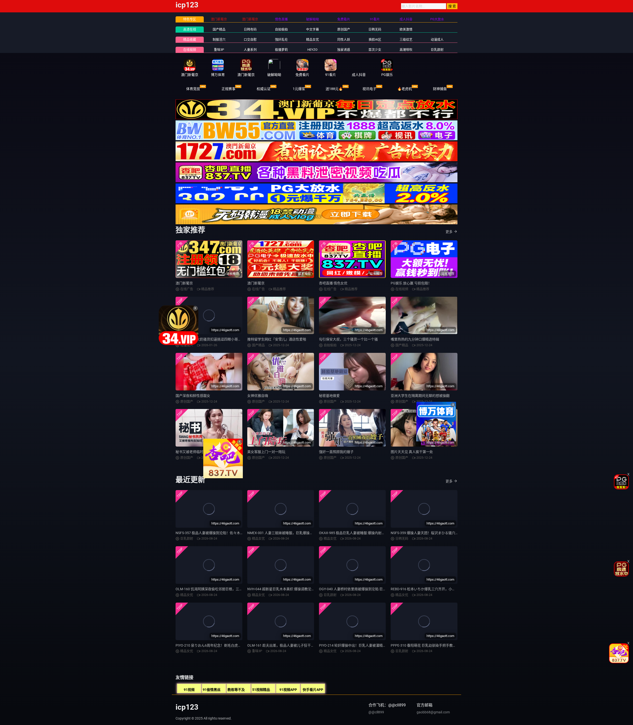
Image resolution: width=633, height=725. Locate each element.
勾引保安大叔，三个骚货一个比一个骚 (348, 339)
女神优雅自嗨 (257, 396)
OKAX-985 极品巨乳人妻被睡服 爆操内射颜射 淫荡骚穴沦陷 (364, 533)
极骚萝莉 (281, 49)
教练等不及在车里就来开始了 (249, 690)
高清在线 (189, 29)
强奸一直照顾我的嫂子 (336, 452)
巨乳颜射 (437, 49)
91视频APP (288, 690)
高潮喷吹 (406, 49)
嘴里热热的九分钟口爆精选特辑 (415, 339)
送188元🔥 (334, 89)
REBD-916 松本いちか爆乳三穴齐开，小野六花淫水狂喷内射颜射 (440, 589)
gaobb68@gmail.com (433, 712)
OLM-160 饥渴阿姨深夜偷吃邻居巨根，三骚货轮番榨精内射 (221, 589)
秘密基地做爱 (329, 396)
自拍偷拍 (281, 29)
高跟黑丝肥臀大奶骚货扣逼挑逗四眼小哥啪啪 (210, 339)
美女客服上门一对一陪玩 (266, 452)
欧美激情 (406, 29)
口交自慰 (250, 39)
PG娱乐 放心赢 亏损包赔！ (411, 283)
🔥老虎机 (404, 89)
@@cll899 (376, 712)
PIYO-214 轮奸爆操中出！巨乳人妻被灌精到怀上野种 (359, 645)
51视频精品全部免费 (268, 690)
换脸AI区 (375, 39)
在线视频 (189, 49)
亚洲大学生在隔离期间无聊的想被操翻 (420, 396)
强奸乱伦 (281, 39)
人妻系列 (250, 49)
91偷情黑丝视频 (215, 690)
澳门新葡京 (184, 283)
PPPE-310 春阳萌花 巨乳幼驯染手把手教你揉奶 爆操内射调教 (438, 645)
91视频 (189, 690)
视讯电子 (369, 89)
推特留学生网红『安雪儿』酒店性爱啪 (276, 339)
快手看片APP (313, 690)
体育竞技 (193, 89)
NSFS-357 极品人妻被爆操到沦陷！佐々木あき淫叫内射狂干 (222, 533)
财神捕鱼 (440, 89)
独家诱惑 (343, 49)
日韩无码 (374, 29)
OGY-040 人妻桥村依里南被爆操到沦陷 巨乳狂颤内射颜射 (363, 589)
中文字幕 (312, 29)
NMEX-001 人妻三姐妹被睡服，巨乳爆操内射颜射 (285, 533)
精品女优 (312, 39)
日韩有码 (250, 29)
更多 (449, 232)
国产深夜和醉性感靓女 (193, 396)
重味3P (219, 49)
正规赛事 (228, 89)
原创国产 (343, 29)
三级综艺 (406, 39)
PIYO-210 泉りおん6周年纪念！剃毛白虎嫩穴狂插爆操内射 (221, 645)
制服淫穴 (219, 39)
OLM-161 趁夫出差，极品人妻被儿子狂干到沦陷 (284, 645)
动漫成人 (437, 39)
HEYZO (312, 49)
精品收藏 (189, 39)
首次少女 (374, 49)
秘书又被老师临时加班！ (195, 452)
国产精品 (219, 29)
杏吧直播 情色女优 (333, 283)
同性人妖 (343, 39)
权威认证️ (264, 89)
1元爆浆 (299, 89)
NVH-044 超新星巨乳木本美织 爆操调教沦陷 (281, 589)
